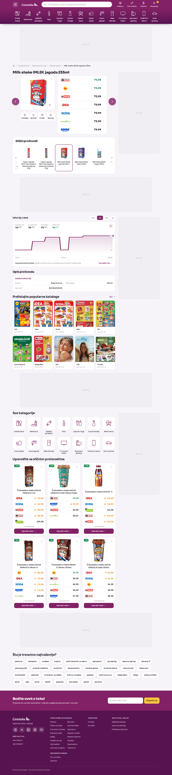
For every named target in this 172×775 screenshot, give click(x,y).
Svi (110, 296)
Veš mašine (55, 744)
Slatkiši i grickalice (49, 432)
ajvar (17, 682)
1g (113, 218)
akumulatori (74, 668)
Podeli (42, 118)
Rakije (52, 737)
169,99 (40, 573)
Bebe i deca (108, 431)
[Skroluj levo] (17, 158)
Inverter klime (73, 725)
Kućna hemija (93, 431)
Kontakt (91, 725)
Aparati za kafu (73, 733)
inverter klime (110, 668)
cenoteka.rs (18, 740)
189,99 (40, 510)
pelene (90, 675)
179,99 (40, 578)
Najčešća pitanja (118, 722)
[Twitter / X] (22, 729)
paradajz (73, 682)
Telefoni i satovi (93, 451)
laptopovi (97, 661)
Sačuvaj (51, 118)
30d (93, 218)
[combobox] (79, 4)
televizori (143, 668)
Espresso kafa (56, 733)
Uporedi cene (27, 531)
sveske (45, 661)
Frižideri (70, 740)
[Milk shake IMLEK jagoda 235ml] (38, 93)
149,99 (40, 498)
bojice (57, 661)
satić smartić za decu (76, 661)
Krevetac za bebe (57, 729)
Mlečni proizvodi (39, 65)
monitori (58, 668)
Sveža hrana (23, 65)
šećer (47, 682)
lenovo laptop (129, 661)
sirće (37, 682)
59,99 (75, 504)
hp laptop (112, 661)
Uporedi (33, 118)
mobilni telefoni (40, 668)
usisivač (35, 675)
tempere (32, 661)
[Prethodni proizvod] (15, 101)
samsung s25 (21, 668)
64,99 (110, 573)
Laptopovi (71, 729)
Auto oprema (108, 451)
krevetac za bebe (52, 675)
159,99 (110, 516)
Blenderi (70, 722)
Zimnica (53, 761)
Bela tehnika (49, 451)
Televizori (71, 748)
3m (100, 218)
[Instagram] (35, 729)
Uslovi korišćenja (119, 725)
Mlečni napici (55, 65)
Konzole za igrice (57, 748)
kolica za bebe (74, 675)
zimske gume (91, 668)
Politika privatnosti (120, 729)
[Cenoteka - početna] (30, 4)
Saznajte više (104, 263)
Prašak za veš (56, 740)
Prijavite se (151, 700)
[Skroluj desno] (110, 158)
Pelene (53, 722)
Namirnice (34, 431)
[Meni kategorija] (15, 4)
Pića (64, 431)
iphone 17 (145, 661)
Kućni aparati (34, 451)
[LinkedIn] (28, 729)
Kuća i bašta (19, 451)
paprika (59, 682)
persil (86, 682)
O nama (91, 722)
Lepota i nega (78, 431)
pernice (18, 661)
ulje (27, 682)
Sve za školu (55, 757)
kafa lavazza (105, 675)
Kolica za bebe (56, 725)
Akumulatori (72, 744)
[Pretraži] (45, 4)
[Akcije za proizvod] (51, 79)
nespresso (122, 675)
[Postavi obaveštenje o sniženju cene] (111, 226)
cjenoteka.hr (18, 744)
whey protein (150, 675)
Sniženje (25, 118)
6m (106, 218)
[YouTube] (41, 729)
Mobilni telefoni (73, 737)
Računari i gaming (79, 452)
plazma (98, 682)
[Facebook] (15, 729)
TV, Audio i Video (64, 452)
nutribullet (20, 675)
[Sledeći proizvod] (112, 101)
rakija (135, 675)
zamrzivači (128, 668)
